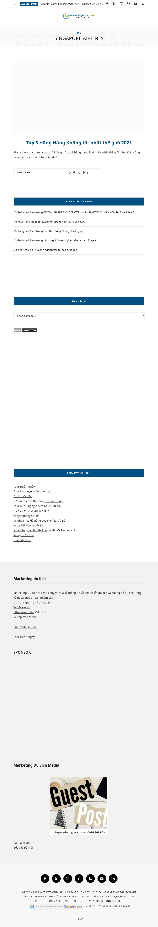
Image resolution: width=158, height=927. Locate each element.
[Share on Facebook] (74, 172)
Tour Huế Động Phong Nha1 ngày (62, 231)
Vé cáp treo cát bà (25, 617)
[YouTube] (101, 878)
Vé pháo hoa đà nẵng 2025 (30, 520)
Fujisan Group (54, 501)
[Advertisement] (79, 275)
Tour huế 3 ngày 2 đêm (28, 506)
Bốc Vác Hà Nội (23, 847)
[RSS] (90, 878)
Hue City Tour (22, 540)
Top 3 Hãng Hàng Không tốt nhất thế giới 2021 (79, 142)
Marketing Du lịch (110, 901)
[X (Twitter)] (56, 878)
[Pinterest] (84, 172)
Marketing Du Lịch (25, 593)
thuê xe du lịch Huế (36, 511)
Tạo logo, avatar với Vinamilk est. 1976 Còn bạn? (58, 221)
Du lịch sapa (21, 602)
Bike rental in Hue (25, 627)
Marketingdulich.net (24, 212)
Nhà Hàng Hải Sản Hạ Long (31, 530)
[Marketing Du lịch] (79, 16)
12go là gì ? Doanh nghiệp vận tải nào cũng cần (70, 240)
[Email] (88, 172)
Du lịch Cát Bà (22, 496)
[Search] (143, 4)
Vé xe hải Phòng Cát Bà (28, 525)
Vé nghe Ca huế (23, 535)
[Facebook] (45, 878)
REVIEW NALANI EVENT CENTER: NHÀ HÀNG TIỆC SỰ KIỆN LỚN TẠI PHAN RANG (88, 212)
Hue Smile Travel (118, 906)
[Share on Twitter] (78, 172)
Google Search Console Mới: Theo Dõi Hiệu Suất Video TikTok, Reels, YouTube (73, 4)
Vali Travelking (22, 607)
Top (80, 919)
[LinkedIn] (113, 878)
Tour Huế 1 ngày (24, 486)
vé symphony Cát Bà (26, 516)
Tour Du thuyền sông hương (31, 491)
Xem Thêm (23, 172)
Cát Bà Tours (21, 843)
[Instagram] (67, 878)
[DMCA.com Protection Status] (25, 331)
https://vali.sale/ (23, 612)
